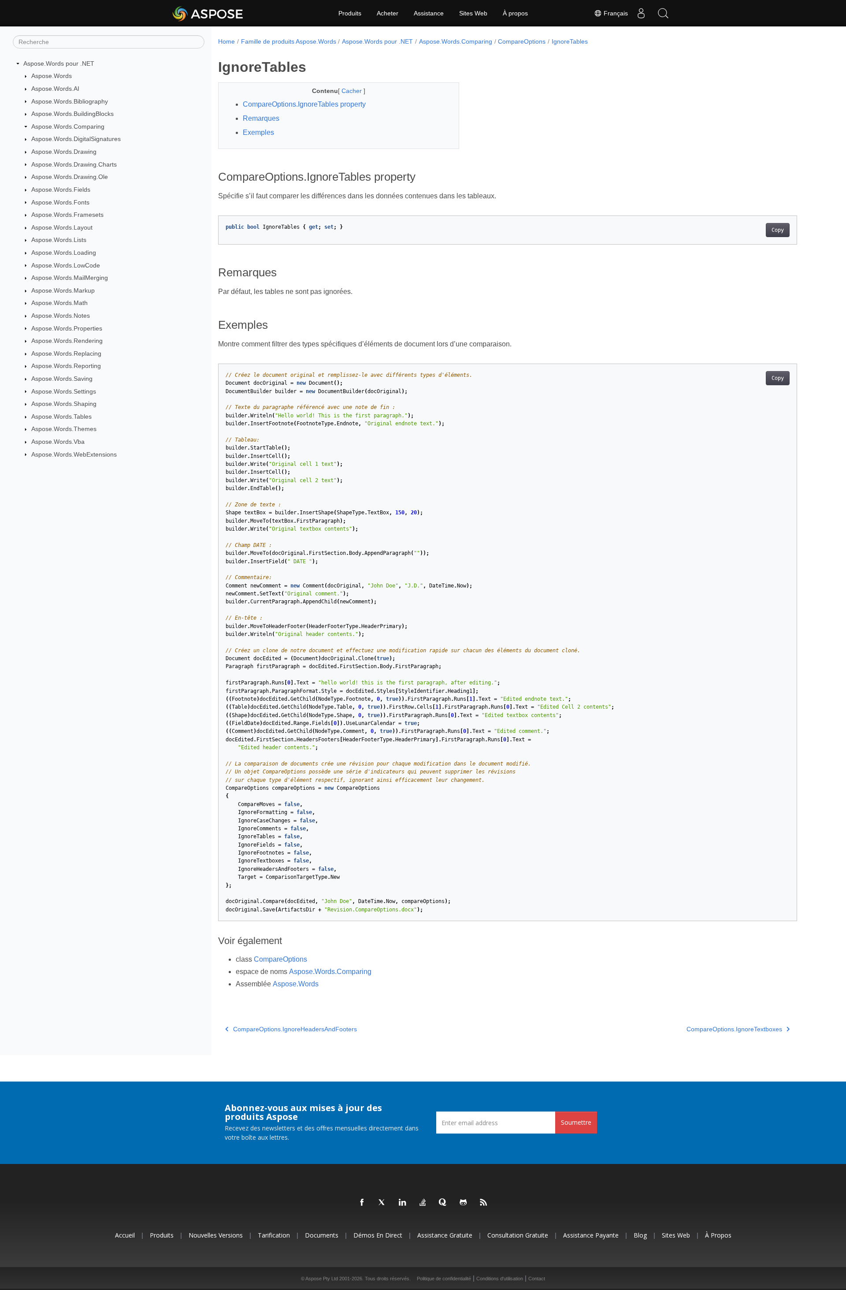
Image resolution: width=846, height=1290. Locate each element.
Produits (349, 13)
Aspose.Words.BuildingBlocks (72, 113)
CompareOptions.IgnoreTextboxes (734, 1029)
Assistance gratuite (444, 1235)
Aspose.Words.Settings (63, 391)
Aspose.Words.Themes (63, 428)
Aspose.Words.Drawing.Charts (74, 164)
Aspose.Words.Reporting (66, 365)
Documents (321, 1235)
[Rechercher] (663, 13)
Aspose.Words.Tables (61, 416)
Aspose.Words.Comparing (67, 126)
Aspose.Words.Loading (63, 252)
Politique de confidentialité (444, 1278)
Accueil (125, 1235)
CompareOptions (521, 41)
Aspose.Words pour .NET (58, 63)
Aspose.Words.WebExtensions (74, 454)
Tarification (274, 1235)
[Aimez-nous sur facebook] (362, 1202)
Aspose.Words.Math (59, 302)
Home (226, 41)
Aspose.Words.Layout (62, 227)
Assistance (429, 13)
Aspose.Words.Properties (66, 328)
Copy (778, 230)
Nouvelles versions (216, 1235)
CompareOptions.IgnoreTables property (304, 104)
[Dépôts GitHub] (463, 1202)
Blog (640, 1235)
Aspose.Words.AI (55, 88)
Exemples (258, 132)
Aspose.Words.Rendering (67, 340)
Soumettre (576, 1122)
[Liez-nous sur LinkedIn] (402, 1202)
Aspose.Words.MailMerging (69, 277)
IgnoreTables (570, 41)
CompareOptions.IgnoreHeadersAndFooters (295, 1029)
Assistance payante (591, 1235)
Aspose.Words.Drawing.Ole (69, 176)
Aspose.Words (51, 75)
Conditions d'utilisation (499, 1278)
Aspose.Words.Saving (62, 378)
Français (615, 13)
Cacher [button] (352, 90)
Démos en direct (377, 1235)
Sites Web (473, 13)
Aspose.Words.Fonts (60, 202)
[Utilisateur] (641, 13)
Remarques (261, 118)
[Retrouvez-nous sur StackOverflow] (423, 1202)
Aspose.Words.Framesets (67, 214)
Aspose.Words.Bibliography (69, 101)
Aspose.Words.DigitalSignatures (76, 138)
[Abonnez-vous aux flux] (484, 1202)
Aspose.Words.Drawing (63, 151)
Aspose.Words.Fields (60, 189)
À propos (515, 13)
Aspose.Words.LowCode (65, 265)
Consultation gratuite (517, 1235)
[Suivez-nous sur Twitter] (382, 1202)
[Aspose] (208, 13)
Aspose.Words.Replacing (66, 353)
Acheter (387, 13)
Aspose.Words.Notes (60, 315)
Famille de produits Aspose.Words (288, 41)
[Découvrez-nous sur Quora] (443, 1202)
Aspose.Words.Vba (58, 441)
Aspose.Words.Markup (63, 290)
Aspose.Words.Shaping (63, 403)
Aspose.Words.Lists (58, 239)
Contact (536, 1278)
